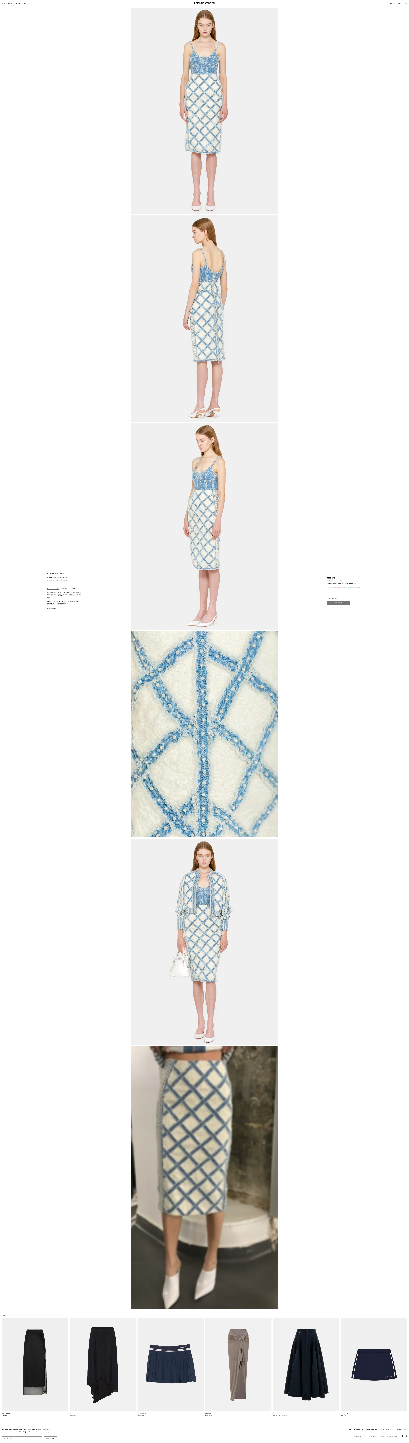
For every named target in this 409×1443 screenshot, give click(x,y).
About (348, 1429)
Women (10, 3)
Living (18, 3)
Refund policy (402, 1429)
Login (399, 3)
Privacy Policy (356, 1436)
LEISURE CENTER (391, 1436)
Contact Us (358, 1429)
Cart (406, 3)
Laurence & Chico (55, 573)
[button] (343, 584)
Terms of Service (387, 1429)
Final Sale (337, 587)
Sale (25, 3)
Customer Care (371, 1429)
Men (3, 3)
